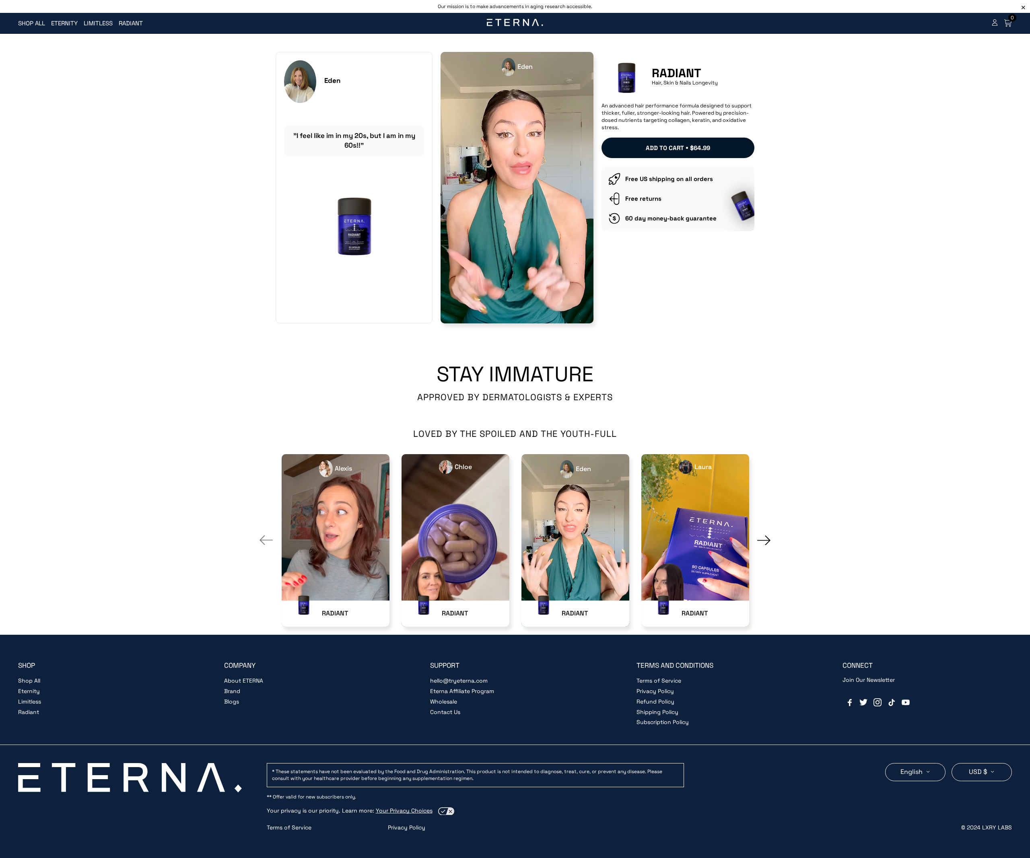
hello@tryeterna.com (459, 680)
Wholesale (443, 701)
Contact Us (445, 712)
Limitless (29, 701)
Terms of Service (659, 680)
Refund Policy (655, 701)
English (912, 771)
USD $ (979, 771)
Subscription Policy (663, 722)
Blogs (231, 701)
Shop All (29, 680)
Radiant (28, 712)
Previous (266, 540)
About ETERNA (243, 680)
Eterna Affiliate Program (462, 691)
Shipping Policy (657, 712)
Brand (232, 691)
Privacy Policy (655, 691)
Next (763, 540)
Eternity (29, 691)
